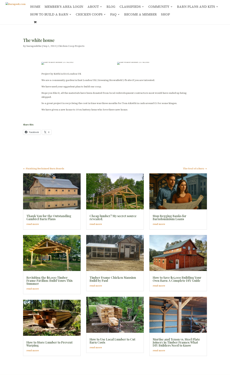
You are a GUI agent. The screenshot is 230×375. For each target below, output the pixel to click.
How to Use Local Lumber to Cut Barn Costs (112, 340)
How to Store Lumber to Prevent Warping (49, 343)
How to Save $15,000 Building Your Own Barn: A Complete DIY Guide (177, 279)
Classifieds (130, 7)
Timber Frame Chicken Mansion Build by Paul (113, 279)
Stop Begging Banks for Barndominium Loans (169, 217)
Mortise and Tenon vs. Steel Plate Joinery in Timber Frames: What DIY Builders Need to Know (176, 342)
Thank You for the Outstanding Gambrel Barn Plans (48, 217)
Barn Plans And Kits (196, 7)
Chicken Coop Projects (71, 46)
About (93, 7)
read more (32, 224)
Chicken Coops (89, 14)
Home (35, 7)
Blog (110, 7)
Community (158, 7)
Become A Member (140, 14)
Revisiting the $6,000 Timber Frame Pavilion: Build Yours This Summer (49, 281)
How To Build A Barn (49, 14)
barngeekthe (33, 46)
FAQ (113, 14)
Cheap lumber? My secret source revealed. (113, 217)
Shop (165, 14)
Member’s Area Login (63, 7)
